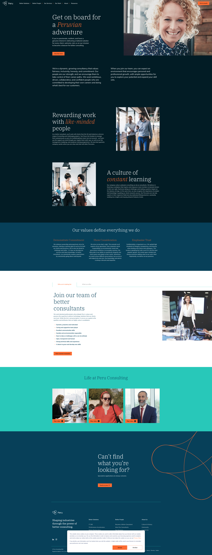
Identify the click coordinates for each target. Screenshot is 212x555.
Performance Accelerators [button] (97, 527)
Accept (120, 547)
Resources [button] (74, 3)
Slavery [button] (148, 550)
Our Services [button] (48, 3)
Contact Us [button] (145, 530)
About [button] (66, 3)
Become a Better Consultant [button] (124, 524)
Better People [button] (36, 3)
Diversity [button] (153, 550)
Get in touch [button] (203, 3)
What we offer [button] (86, 284)
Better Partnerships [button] (95, 530)
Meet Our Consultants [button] (122, 527)
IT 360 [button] (91, 524)
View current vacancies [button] (62, 353)
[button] (69, 406)
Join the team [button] (58, 53)
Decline (135, 547)
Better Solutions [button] (24, 3)
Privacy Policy (137, 538)
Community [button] (145, 527)
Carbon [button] (157, 550)
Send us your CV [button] (105, 485)
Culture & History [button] (147, 524)
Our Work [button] (58, 3)
